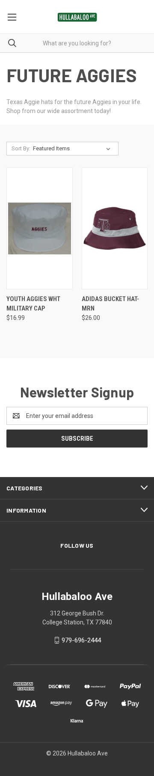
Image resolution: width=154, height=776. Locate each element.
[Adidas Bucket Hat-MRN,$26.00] (114, 228)
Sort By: (21, 148)
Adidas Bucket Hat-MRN (110, 304)
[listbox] (73, 148)
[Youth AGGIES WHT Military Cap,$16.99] (39, 228)
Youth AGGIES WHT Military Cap (33, 304)
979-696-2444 (81, 640)
